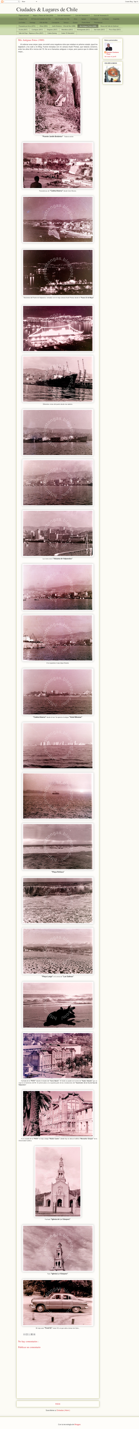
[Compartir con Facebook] (32, 1334)
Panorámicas (98, 22)
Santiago (32, 22)
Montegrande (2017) (83, 29)
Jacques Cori (23, 19)
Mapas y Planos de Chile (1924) (43, 15)
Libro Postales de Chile (62, 19)
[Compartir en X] (29, 1334)
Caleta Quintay (52, 33)
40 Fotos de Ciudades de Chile (41, 19)
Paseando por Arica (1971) (27, 26)
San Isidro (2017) (99, 29)
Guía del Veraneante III (101, 15)
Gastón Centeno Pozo (113, 53)
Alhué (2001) (44, 26)
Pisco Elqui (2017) (115, 29)
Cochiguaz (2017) (37, 29)
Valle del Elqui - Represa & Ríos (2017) (31, 33)
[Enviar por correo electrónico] (24, 1334)
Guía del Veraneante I (64, 15)
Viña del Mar (43, 22)
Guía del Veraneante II (82, 15)
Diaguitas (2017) (52, 29)
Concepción (55, 22)
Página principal (24, 15)
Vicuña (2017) (23, 29)
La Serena (105, 19)
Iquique (83, 19)
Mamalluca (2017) (67, 29)
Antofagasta (94, 19)
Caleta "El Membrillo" (68, 33)
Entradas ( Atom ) (63, 1410)
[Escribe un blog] (27, 1334)
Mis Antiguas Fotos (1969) (88, 26)
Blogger (77, 1424)
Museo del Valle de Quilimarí (110, 26)
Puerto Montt (86, 22)
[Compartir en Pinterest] (34, 1334)
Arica (75, 19)
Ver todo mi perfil (110, 56)
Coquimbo (116, 19)
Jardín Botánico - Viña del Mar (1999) (63, 26)
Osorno (75, 22)
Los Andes (22, 22)
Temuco (66, 22)
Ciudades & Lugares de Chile (47, 9)
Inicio (57, 1404)
